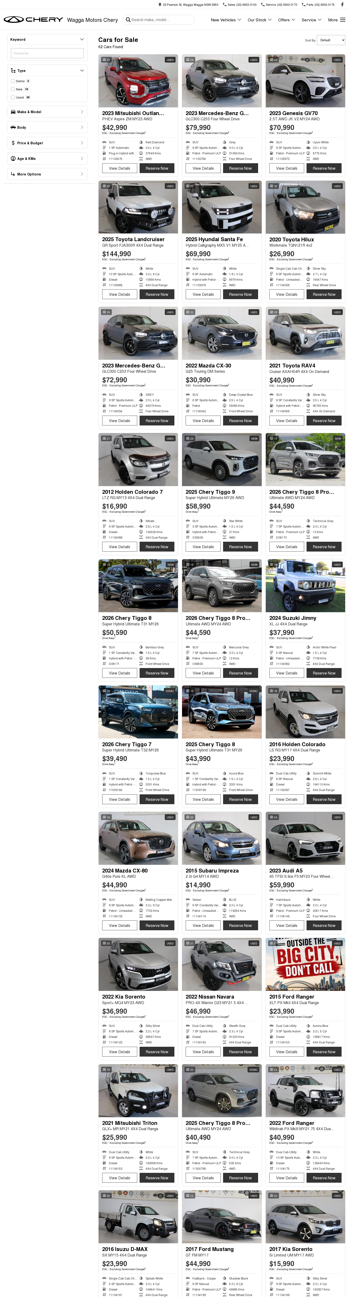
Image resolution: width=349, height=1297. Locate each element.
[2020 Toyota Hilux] (305, 207)
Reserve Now (157, 168)
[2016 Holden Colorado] (305, 712)
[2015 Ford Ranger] (305, 964)
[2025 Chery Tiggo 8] (221, 712)
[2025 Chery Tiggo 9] (221, 459)
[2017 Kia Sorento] (305, 1216)
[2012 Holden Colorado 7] (138, 459)
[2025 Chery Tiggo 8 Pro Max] (221, 1090)
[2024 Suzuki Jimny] (305, 585)
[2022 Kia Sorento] (138, 964)
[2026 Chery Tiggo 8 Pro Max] (305, 459)
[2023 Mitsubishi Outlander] (138, 80)
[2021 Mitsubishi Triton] (138, 1090)
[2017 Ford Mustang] (221, 1216)
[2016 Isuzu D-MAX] (138, 1216)
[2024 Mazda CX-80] (138, 838)
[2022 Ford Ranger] (305, 1090)
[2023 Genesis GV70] (305, 80)
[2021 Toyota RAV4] (305, 333)
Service (309, 20)
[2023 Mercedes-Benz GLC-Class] (221, 80)
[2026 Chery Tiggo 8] (138, 585)
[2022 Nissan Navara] (221, 964)
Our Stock (257, 20)
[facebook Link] (342, 4)
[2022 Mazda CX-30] (221, 333)
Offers (284, 20)
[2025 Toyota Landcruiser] (138, 207)
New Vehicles (223, 20)
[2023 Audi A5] (305, 838)
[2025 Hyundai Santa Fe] (221, 207)
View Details (119, 168)
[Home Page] (34, 19)
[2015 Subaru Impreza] (221, 838)
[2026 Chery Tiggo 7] (138, 712)
